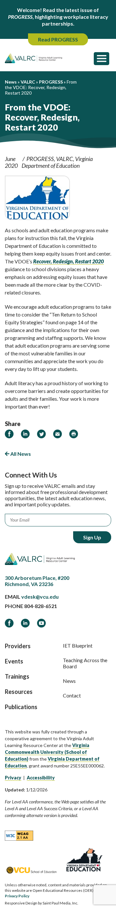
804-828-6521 (40, 606)
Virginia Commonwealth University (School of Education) (47, 752)
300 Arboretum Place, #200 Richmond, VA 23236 (37, 581)
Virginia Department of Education (57, 162)
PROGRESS (40, 158)
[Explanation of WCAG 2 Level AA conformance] (19, 835)
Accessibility (41, 777)
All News (20, 454)
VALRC (64, 158)
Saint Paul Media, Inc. (60, 903)
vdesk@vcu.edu (40, 596)
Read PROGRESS (58, 39)
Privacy (13, 777)
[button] (101, 58)
